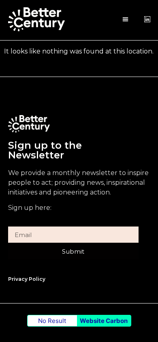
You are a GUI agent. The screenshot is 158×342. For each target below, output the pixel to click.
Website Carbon (104, 321)
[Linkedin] (147, 19)
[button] (125, 19)
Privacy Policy (26, 279)
